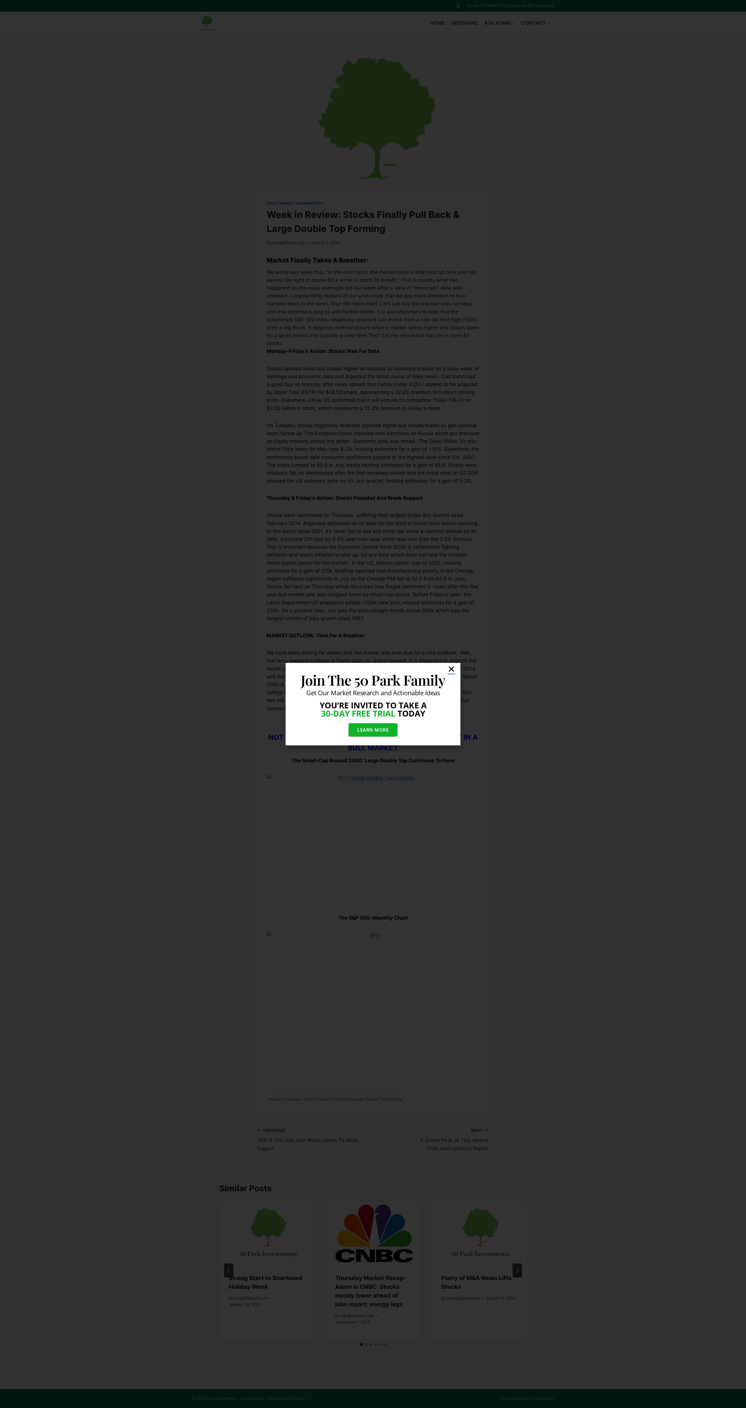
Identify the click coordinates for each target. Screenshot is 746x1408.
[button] (451, 669)
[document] (373, 704)
